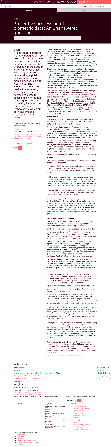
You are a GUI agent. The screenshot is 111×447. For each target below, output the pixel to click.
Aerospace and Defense (81, 426)
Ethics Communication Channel (28, 443)
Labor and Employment (52, 414)
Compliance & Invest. (80, 406)
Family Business (78, 410)
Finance (47, 411)
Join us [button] (81, 2)
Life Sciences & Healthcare (81, 419)
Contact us (20, 445)
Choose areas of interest (72, 400)
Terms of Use (21, 434)
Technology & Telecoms (81, 429)
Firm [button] (89, 2)
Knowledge (23, 38)
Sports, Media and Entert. (81, 424)
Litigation (48, 416)
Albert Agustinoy (20, 131)
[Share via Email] (95, 39)
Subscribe (18, 147)
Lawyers (50, 2)
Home (16, 38)
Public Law (48, 418)
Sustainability (78, 427)
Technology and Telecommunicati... (28, 378)
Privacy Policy (22, 436)
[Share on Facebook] (87, 39)
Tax (46, 423)
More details (18, 381)
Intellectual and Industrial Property (28, 137)
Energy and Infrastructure (81, 408)
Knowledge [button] (38, 2)
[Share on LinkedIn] (93, 39)
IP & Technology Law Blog (37, 38)
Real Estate (77, 420)
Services (60, 2)
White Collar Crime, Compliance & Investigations (55, 427)
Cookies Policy (22, 438)
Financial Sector (78, 412)
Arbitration (48, 405)
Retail (75, 422)
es (14, 18)
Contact (83, 6)
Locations (71, 2)
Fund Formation (78, 413)
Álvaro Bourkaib (33, 390)
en (17, 18)
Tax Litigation (49, 424)
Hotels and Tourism (79, 415)
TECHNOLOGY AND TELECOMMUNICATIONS (27, 394)
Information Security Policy (26, 440)
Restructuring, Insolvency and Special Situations (56, 420)
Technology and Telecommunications (27, 135)
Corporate (48, 409)
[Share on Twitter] (90, 39)
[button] (100, 6)
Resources (28, 10)
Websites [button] (91, 6)
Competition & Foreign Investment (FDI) (55, 407)
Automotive (77, 405)
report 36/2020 (79, 242)
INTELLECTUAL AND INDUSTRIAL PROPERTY (28, 393)
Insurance (76, 417)
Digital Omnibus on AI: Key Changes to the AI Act (37, 372)
